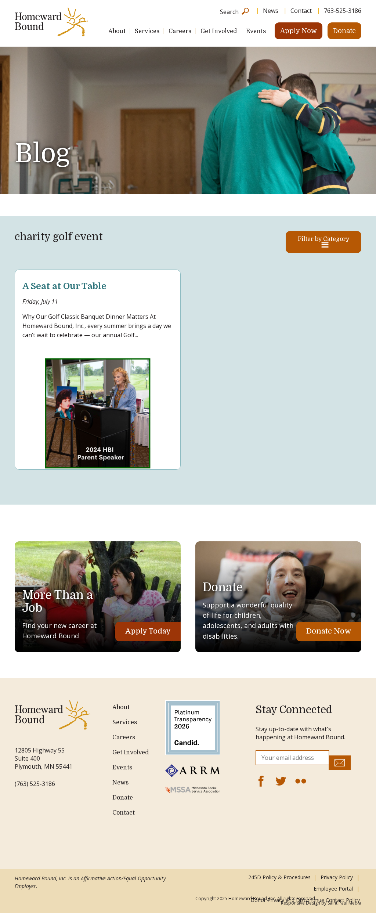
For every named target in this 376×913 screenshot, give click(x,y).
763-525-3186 (342, 11)
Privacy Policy (337, 877)
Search (229, 11)
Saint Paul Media (344, 903)
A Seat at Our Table (64, 286)
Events (256, 31)
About (117, 31)
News (270, 11)
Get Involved (218, 31)
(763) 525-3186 (35, 784)
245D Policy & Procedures (279, 877)
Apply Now (298, 31)
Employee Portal (333, 888)
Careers (180, 31)
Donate (344, 31)
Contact (301, 11)
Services (147, 31)
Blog (42, 153)
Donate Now (328, 631)
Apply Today (148, 631)
